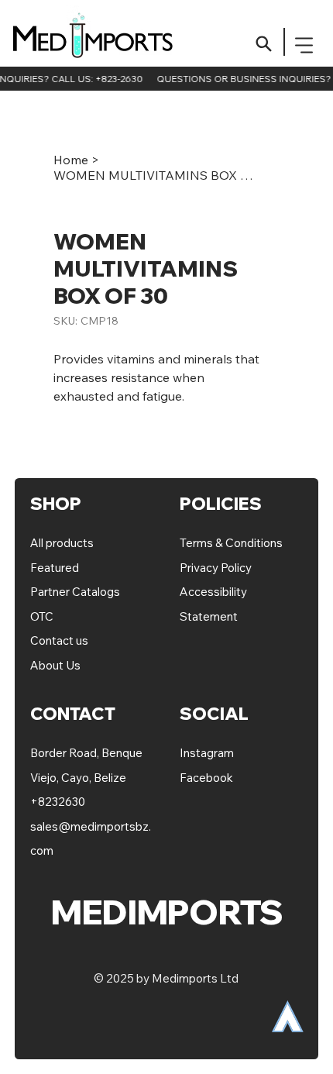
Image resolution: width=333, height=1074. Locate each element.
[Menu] (305, 45)
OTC (41, 616)
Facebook (206, 777)
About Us (55, 665)
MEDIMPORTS (98, 41)
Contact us (59, 640)
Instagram (207, 752)
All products (62, 542)
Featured (55, 567)
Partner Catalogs (75, 591)
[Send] (263, 44)
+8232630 (57, 801)
